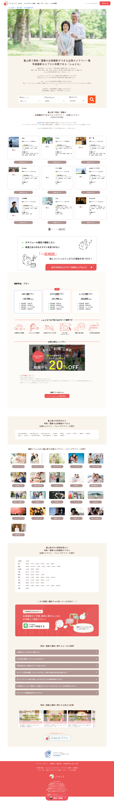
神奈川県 (33, 566)
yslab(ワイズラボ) (94, 168)
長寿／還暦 (19, 7)
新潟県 (37, 569)
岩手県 (32, 563)
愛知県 (27, 574)
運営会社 (59, 763)
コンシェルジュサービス (52, 768)
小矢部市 (54, 433)
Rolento (24, 168)
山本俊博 (24, 198)
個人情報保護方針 (57, 755)
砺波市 (56, 435)
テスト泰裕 (59, 168)
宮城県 (37, 563)
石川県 (32, 572)
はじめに (20, 3)
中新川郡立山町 (33, 433)
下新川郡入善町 (35, 435)
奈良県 (47, 577)
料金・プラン (40, 3)
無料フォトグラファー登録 (53, 770)
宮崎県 (52, 585)
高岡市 (62, 433)
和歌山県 (53, 577)
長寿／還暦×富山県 (28, 7)
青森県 (27, 563)
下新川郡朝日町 (46, 435)
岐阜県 (37, 574)
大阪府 (27, 577)
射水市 (26, 435)
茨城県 (48, 566)
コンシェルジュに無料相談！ (57, 396)
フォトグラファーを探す (30, 3)
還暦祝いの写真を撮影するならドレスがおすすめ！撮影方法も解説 (58, 722)
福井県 (37, 572)
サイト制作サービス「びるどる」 (57, 786)
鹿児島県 (58, 585)
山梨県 (27, 569)
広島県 (32, 580)
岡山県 (27, 580)
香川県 (32, 583)
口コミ (47, 3)
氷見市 (68, 433)
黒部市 (88, 433)
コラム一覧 (41, 770)
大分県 (47, 585)
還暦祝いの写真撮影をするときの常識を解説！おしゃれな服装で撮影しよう (84, 722)
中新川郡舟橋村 (22, 433)
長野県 (32, 569)
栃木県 (53, 566)
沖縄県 (27, 588)
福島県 (52, 563)
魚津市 (81, 433)
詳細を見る (23, 162)
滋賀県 (42, 577)
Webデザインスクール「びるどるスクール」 (57, 789)
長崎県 (37, 585)
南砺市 (62, 435)
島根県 (37, 580)
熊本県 (42, 585)
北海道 (27, 561)
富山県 (39, 123)
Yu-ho (57, 138)
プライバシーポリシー (42, 763)
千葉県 (38, 566)
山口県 (47, 580)
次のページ (62, 229)
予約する (105, 3)
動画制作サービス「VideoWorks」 (57, 785)
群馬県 (58, 566)
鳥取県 (42, 580)
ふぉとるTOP (11, 7)
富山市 (20, 435)
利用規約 (25, 375)
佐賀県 (32, 585)
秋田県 (42, 563)
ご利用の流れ (40, 768)
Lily (57, 198)
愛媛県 (27, 583)
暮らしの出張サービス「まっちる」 (57, 791)
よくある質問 (53, 3)
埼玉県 (43, 566)
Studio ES (92, 198)
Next (93, 719)
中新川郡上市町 (45, 433)
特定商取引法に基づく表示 (71, 763)
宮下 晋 (91, 138)
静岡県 (32, 574)
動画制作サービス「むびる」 (57, 783)
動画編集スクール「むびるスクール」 (57, 788)
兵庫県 (32, 577)
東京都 (27, 566)
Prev (21, 719)
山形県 (47, 563)
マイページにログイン (92, 3)
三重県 (42, 574)
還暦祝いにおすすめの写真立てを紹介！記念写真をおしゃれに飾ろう (34, 722)
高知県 (37, 583)
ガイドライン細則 (66, 768)
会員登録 (75, 768)
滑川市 (75, 433)
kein (23, 138)
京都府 (37, 577)
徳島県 (42, 583)
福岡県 (27, 585)
